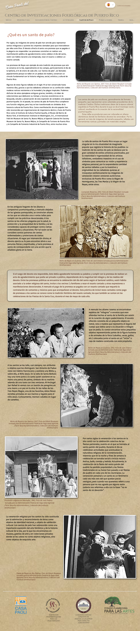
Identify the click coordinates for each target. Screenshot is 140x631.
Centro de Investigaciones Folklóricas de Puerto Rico (62, 15)
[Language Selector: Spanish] (110, 5)
